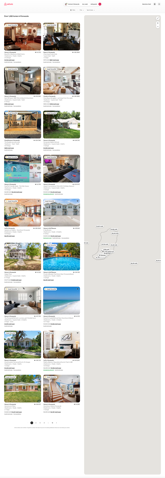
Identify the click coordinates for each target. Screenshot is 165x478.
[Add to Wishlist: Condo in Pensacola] (77, 69)
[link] (27, 422)
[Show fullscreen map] (158, 18)
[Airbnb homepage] (8, 4)
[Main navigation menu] (159, 4)
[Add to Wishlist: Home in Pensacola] (38, 25)
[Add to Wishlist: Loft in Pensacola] (38, 201)
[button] (9, 60)
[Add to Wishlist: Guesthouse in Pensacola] (38, 113)
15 (52, 423)
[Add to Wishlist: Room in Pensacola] (77, 25)
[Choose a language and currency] (154, 4)
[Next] (56, 422)
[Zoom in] (158, 23)
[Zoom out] (158, 26)
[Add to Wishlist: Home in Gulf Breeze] (77, 201)
